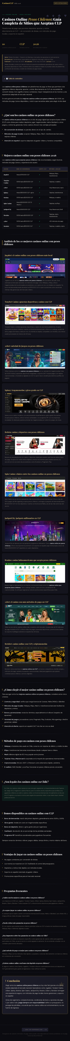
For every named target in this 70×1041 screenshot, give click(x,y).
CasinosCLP (11, 3)
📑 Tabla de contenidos (14, 78)
